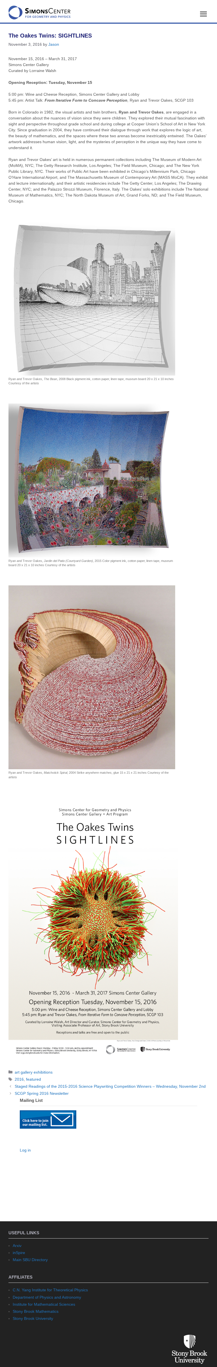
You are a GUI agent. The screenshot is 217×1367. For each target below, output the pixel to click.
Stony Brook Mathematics (35, 1311)
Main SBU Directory (30, 1259)
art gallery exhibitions (34, 1072)
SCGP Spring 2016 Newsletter (42, 1093)
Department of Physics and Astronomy (47, 1297)
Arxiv (17, 1245)
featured (33, 1079)
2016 (19, 1079)
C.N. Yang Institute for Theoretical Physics (50, 1290)
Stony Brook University (33, 1318)
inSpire (19, 1252)
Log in (25, 1150)
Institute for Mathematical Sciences (44, 1304)
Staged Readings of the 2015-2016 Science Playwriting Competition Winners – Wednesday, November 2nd (110, 1086)
